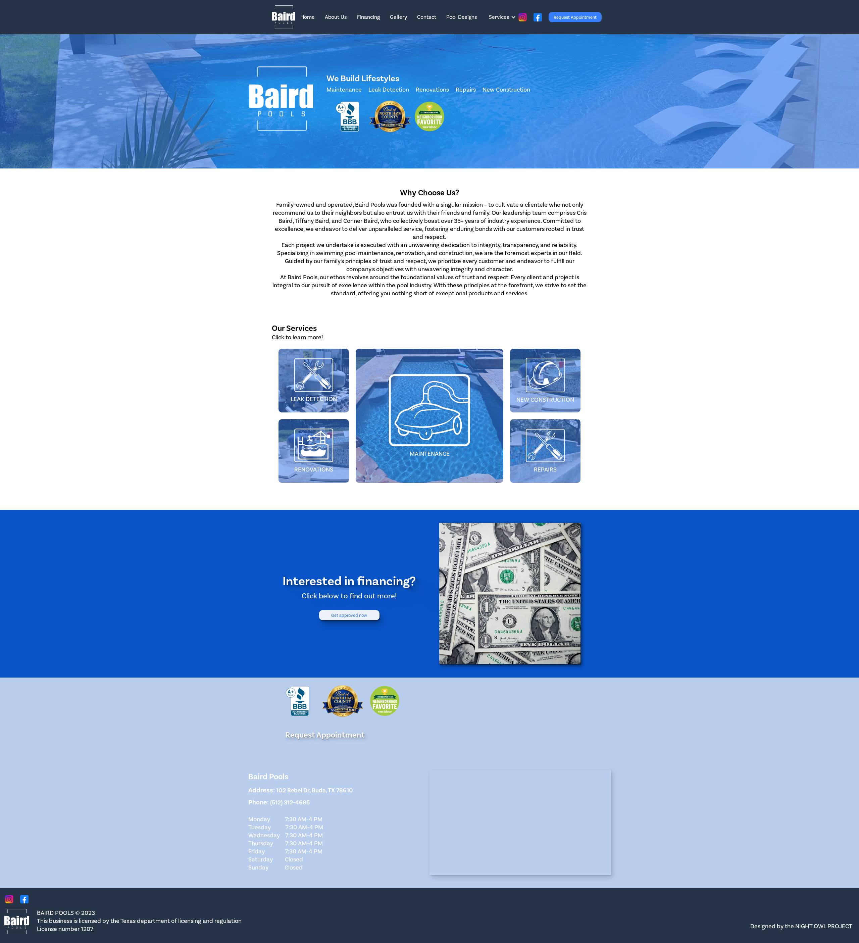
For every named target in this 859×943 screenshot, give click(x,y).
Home (307, 17)
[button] (502, 17)
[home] (283, 17)
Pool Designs (461, 17)
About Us (336, 17)
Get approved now (349, 615)
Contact (426, 17)
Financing (368, 17)
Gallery (398, 17)
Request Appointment (575, 17)
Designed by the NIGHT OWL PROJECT (801, 926)
